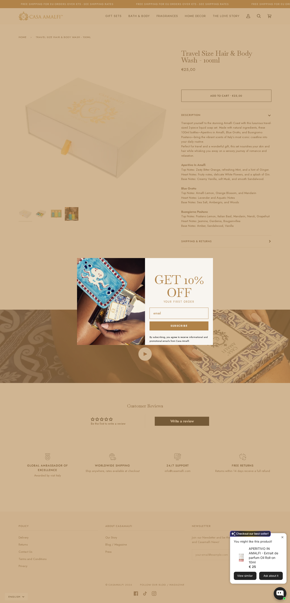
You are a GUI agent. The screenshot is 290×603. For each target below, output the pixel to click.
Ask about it (270, 575)
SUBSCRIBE (179, 326)
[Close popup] (282, 537)
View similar (245, 575)
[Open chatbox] (280, 593)
